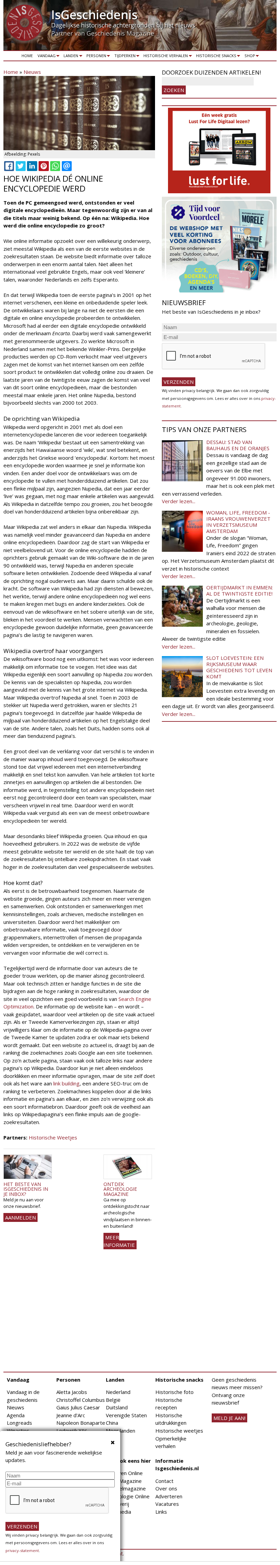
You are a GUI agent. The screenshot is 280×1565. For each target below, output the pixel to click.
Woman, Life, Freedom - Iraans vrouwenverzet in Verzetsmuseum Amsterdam (238, 521)
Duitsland (117, 1407)
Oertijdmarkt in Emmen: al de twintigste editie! (239, 590)
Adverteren (168, 1496)
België (113, 1399)
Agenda (16, 1415)
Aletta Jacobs (71, 1391)
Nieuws (32, 71)
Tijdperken (124, 57)
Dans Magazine (124, 1480)
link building (66, 1083)
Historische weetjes (179, 1430)
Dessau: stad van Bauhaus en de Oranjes (237, 445)
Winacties (18, 1430)
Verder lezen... (178, 501)
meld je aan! (229, 1417)
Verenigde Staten (126, 1415)
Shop (248, 57)
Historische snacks (215, 57)
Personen (95, 57)
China (112, 1422)
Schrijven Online (124, 1473)
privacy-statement (22, 1550)
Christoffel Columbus (80, 1399)
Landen (70, 57)
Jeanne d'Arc (70, 1415)
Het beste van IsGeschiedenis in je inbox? (25, 1189)
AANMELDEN (20, 1217)
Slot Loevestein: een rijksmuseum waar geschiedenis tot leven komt (239, 667)
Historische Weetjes (53, 1137)
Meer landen (120, 1430)
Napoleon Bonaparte (80, 1422)
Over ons (166, 1488)
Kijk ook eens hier (128, 1460)
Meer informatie (119, 1241)
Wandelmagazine (126, 1488)
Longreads (19, 1422)
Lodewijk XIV (71, 1430)
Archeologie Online (128, 1496)
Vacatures (167, 1503)
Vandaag (45, 57)
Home (27, 55)
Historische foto (174, 1391)
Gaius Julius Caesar (78, 1407)
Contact (164, 1480)
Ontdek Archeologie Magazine (120, 1189)
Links (161, 1511)
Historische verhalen (164, 57)
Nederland (118, 1391)
